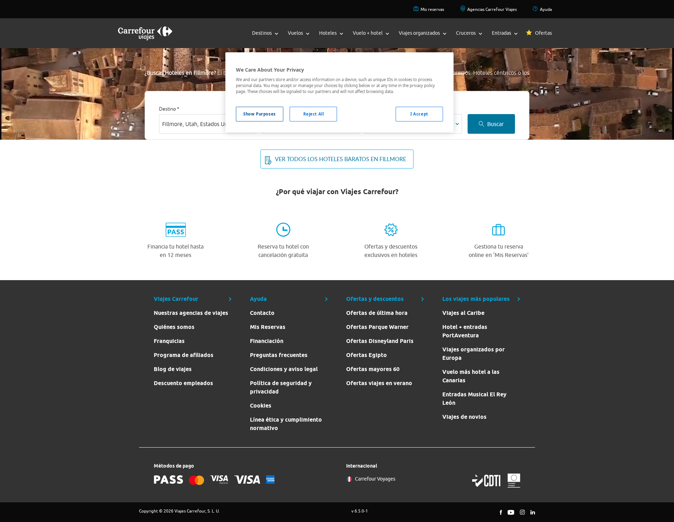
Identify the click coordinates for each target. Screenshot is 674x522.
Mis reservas (432, 9)
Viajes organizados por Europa (473, 353)
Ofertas (543, 33)
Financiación (266, 341)
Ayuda (546, 9)
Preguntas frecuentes (279, 355)
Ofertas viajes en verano (379, 383)
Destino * (169, 109)
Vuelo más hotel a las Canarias (471, 376)
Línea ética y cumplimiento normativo (286, 423)
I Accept (419, 114)
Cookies (260, 405)
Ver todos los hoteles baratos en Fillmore (340, 159)
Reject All (313, 114)
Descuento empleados (183, 383)
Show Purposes (259, 114)
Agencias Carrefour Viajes (492, 9)
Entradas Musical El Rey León (474, 398)
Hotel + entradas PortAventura (464, 331)
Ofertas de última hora (377, 313)
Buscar (495, 124)
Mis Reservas (267, 327)
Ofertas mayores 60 (372, 369)
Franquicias (169, 341)
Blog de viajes (173, 369)
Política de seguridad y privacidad (281, 387)
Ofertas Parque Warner (377, 327)
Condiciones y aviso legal (284, 369)
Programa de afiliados (183, 355)
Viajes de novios (464, 417)
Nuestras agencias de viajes (191, 313)
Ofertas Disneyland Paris (380, 341)
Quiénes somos (174, 327)
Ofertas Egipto (366, 355)
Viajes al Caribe (463, 313)
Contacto (262, 313)
